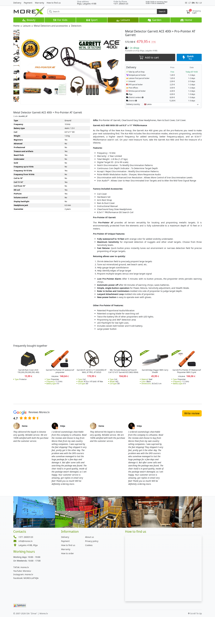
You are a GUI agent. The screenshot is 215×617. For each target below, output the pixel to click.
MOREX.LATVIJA (25, 578)
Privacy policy (91, 541)
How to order (67, 553)
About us (89, 537)
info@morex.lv (25, 541)
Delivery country (133, 104)
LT (190, 2)
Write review (191, 413)
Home (188, 20)
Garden (156, 20)
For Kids (62, 20)
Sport (94, 20)
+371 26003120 (120, 3)
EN (193, 2)
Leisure (125, 20)
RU (197, 2)
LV (200, 2)
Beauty (30, 20)
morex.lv (21, 567)
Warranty (39, 2)
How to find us (54, 2)
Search (162, 11)
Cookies (89, 545)
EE (186, 2)
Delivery (17, 2)
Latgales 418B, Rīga (28, 545)
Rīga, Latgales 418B (86, 3)
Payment (28, 2)
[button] (142, 97)
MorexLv (22, 571)
